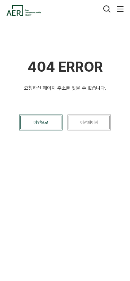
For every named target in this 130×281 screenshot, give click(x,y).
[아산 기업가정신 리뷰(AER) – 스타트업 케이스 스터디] (23, 10)
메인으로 (41, 122)
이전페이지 (89, 122)
